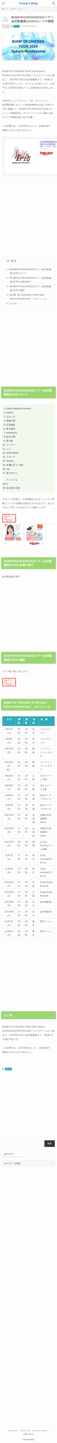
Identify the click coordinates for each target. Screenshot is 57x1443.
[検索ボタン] (53, 3)
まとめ (13, 303)
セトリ (16, 26)
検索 (49, 1143)
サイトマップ (13, 1431)
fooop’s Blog (28, 3)
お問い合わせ (28, 1434)
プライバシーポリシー (40, 1431)
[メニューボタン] (3, 3)
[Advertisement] (28, 218)
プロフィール (25, 1431)
